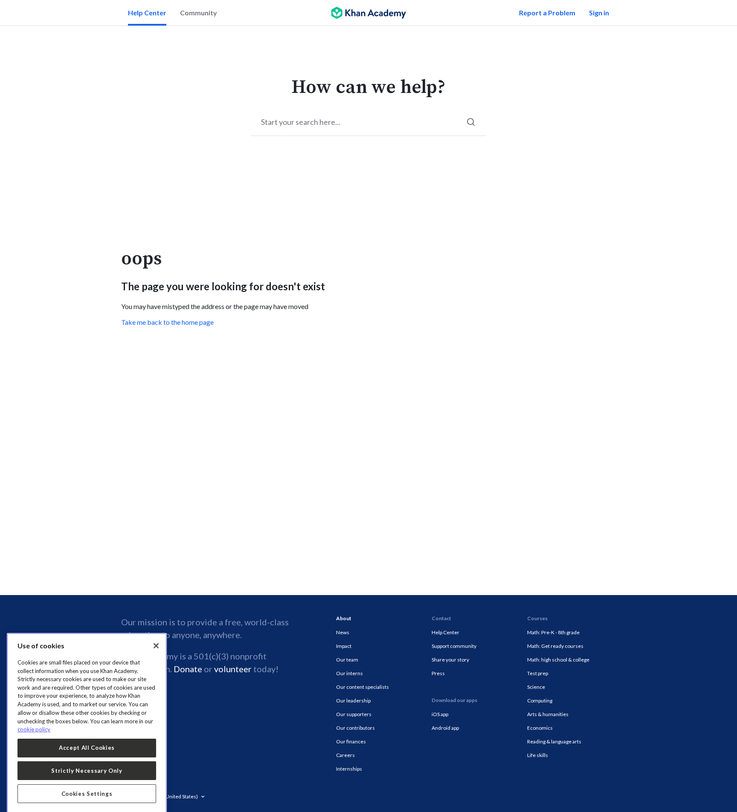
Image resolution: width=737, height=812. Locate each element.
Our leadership (353, 700)
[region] (87, 711)
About (343, 618)
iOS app (440, 714)
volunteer (233, 669)
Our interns (349, 673)
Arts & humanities (548, 714)
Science (536, 687)
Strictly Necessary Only (86, 755)
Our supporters (353, 714)
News (342, 632)
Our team (347, 659)
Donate (188, 669)
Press (438, 673)
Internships (349, 769)
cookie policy (33, 714)
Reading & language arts (554, 741)
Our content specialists (362, 687)
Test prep (537, 673)
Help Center (147, 13)
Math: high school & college (558, 659)
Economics (540, 728)
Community (198, 13)
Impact (343, 646)
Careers (345, 755)
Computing (539, 700)
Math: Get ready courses (555, 646)
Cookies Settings (87, 778)
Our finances (351, 741)
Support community (454, 646)
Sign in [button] (599, 13)
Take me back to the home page (167, 322)
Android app (445, 728)
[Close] (156, 630)
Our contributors (355, 728)
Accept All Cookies (87, 732)
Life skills (537, 755)
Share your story (450, 659)
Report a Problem (547, 13)
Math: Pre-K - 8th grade (553, 632)
